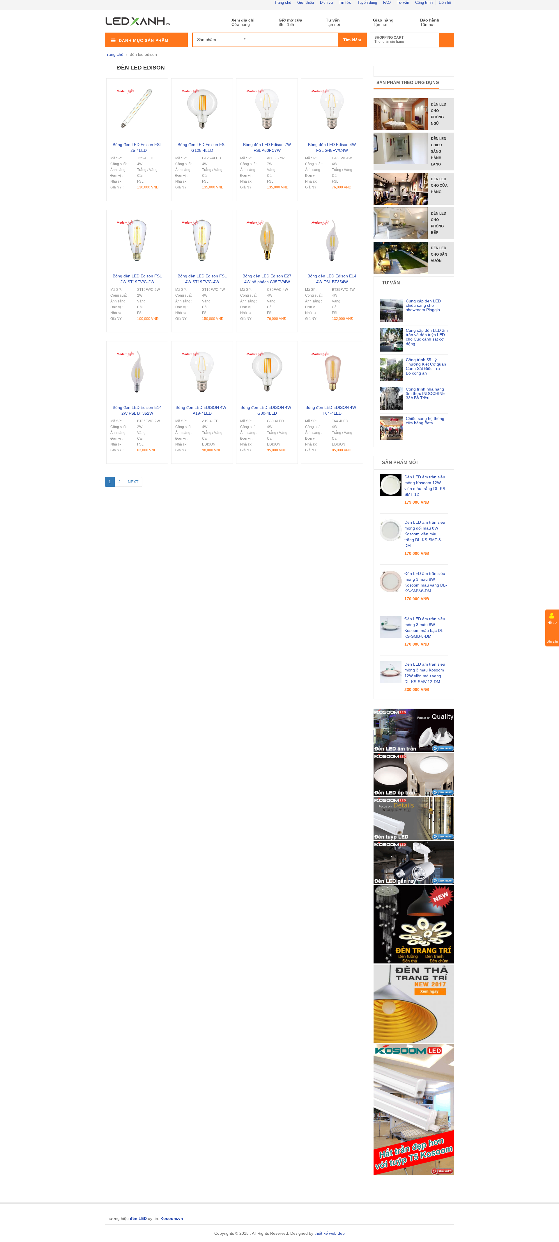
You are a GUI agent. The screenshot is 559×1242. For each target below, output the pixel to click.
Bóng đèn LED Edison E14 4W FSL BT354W (331, 279)
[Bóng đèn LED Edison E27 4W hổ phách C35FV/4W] (267, 216)
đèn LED (138, 1218)
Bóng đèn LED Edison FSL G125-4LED (202, 147)
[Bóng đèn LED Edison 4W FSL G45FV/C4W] (332, 85)
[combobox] (222, 37)
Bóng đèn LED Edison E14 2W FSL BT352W (137, 410)
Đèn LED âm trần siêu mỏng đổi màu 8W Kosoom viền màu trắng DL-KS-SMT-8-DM (424, 534)
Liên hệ (445, 2)
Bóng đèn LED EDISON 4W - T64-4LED (332, 410)
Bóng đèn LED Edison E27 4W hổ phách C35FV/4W (267, 279)
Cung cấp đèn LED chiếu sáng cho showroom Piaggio (423, 305)
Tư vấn (403, 2)
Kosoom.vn (171, 1218)
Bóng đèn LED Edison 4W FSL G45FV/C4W (332, 147)
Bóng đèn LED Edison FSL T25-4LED (137, 147)
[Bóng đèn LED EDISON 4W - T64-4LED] (332, 348)
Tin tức (345, 2)
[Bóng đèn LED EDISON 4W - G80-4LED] (267, 348)
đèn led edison (141, 68)
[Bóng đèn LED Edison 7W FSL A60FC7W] (267, 85)
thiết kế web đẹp (329, 1233)
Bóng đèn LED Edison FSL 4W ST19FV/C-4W (202, 279)
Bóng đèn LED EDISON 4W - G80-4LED (267, 410)
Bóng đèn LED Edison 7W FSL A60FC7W (267, 147)
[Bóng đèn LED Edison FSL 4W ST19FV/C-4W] (202, 216)
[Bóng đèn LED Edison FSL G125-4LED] (202, 85)
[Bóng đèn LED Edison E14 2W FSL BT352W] (137, 348)
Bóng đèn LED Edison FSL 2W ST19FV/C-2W (137, 279)
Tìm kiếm (352, 40)
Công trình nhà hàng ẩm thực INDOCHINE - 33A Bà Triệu (426, 393)
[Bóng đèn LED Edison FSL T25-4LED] (137, 85)
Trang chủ (282, 2)
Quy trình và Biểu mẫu (376, 20)
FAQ (387, 2)
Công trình (424, 2)
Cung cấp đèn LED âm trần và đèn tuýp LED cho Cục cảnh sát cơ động (427, 337)
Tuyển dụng (367, 2)
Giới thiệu (305, 2)
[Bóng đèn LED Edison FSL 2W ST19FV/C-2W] (137, 216)
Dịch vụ (326, 2)
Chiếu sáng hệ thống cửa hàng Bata (425, 420)
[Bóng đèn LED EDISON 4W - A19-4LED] (202, 348)
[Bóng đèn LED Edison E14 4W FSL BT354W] (332, 216)
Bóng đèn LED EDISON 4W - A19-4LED (202, 410)
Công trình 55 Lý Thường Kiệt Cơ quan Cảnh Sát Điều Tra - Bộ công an (426, 366)
